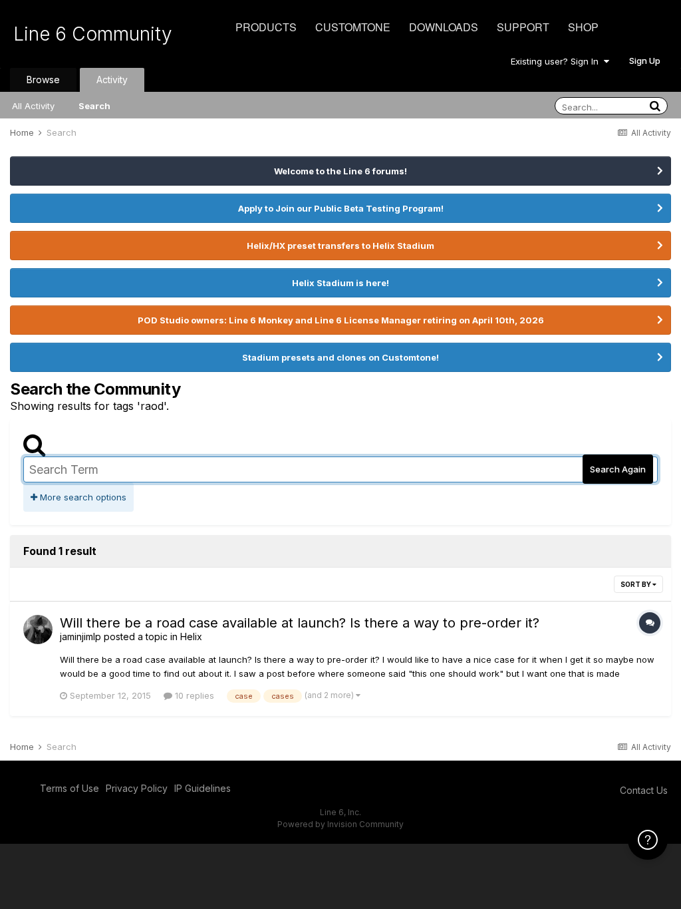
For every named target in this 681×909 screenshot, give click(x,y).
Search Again (618, 469)
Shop (583, 27)
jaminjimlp (80, 636)
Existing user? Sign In (557, 61)
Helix (191, 636)
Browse (43, 79)
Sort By (636, 584)
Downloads (443, 27)
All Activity (33, 105)
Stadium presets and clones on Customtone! (340, 357)
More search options (81, 497)
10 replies (193, 695)
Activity (112, 79)
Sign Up (644, 60)
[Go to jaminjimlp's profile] (38, 629)
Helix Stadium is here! (340, 282)
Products (266, 27)
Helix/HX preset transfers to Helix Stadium (340, 245)
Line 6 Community (92, 34)
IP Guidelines (202, 788)
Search (94, 105)
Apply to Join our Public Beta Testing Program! (341, 208)
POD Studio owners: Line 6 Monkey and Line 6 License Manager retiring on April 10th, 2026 (341, 320)
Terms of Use (69, 788)
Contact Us (644, 790)
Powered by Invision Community (340, 824)
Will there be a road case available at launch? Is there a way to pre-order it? (299, 623)
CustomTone (352, 27)
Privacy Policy (137, 788)
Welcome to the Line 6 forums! (340, 171)
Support (523, 27)
